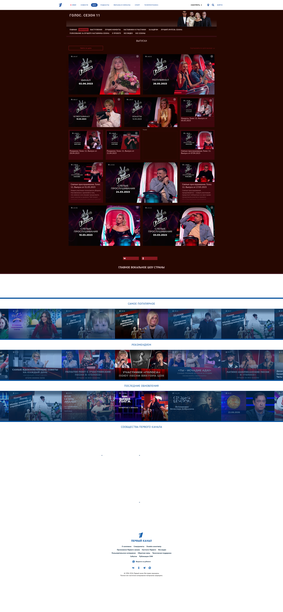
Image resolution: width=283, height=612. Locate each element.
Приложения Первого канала (128, 550)
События (133, 556)
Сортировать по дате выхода (201, 48)
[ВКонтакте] (131, 258)
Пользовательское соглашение (124, 553)
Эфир (74, 5)
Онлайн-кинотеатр (153, 546)
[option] (88, 324)
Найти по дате (85, 48)
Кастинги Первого (149, 550)
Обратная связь (144, 553)
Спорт (137, 5)
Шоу (94, 5)
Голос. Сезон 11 (85, 15)
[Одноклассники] (149, 258)
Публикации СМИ (146, 556)
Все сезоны (140, 33)
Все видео (162, 550)
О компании (126, 546)
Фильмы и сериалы (122, 5)
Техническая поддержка (161, 553)
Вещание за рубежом (143, 561)
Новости (84, 5)
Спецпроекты (139, 546)
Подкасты (104, 5)
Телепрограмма (151, 5)
